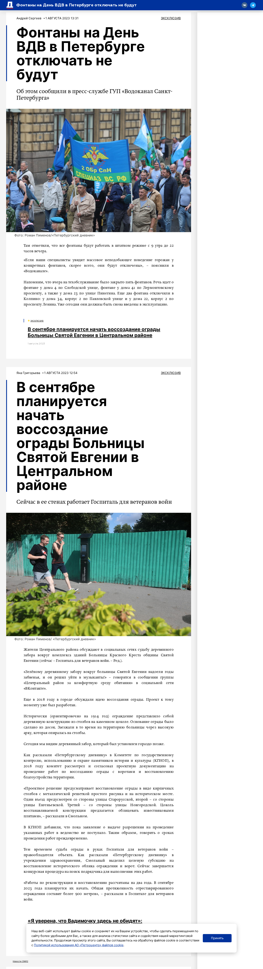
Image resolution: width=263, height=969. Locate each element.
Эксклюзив (171, 18)
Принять (217, 938)
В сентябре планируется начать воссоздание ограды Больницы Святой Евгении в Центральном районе (94, 332)
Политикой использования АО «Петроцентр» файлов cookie (78, 945)
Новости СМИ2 (20, 961)
